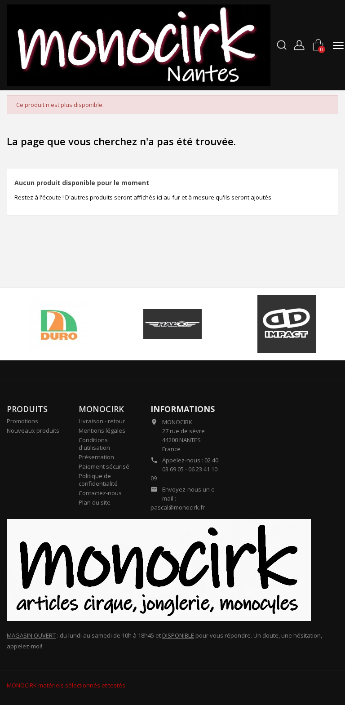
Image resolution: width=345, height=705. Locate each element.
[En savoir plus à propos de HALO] (172, 324)
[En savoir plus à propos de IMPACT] (286, 324)
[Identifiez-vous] (299, 44)
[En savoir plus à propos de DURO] (58, 324)
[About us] (159, 569)
